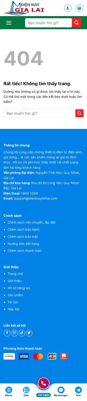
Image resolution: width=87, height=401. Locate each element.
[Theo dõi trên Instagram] (14, 333)
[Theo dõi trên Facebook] (7, 333)
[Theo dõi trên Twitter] (29, 333)
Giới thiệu (15, 281)
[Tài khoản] (68, 8)
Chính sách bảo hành (23, 229)
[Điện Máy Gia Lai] (25, 8)
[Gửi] (76, 22)
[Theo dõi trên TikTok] (22, 333)
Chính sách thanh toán (25, 251)
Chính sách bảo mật (23, 236)
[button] (79, 8)
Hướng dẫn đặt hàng (23, 244)
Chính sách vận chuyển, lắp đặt (31, 222)
